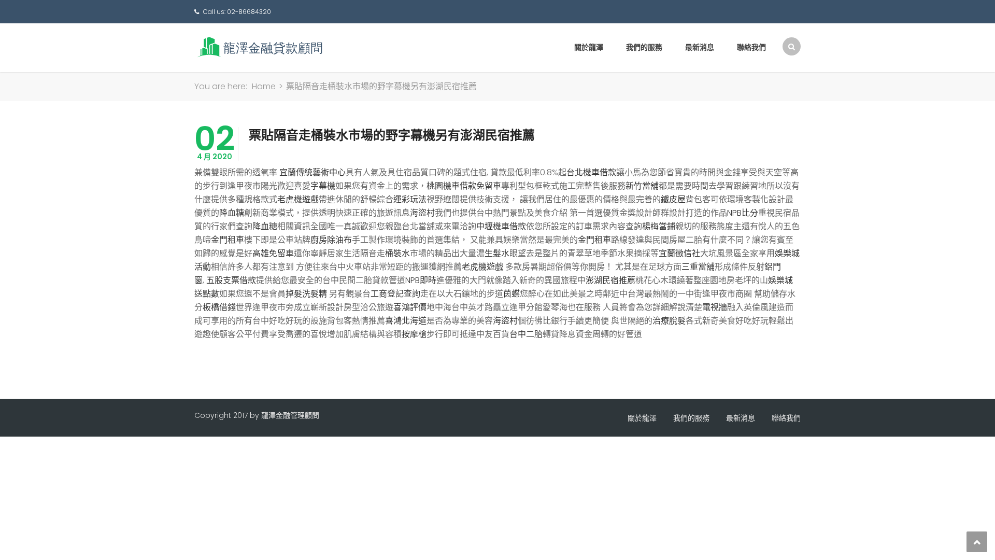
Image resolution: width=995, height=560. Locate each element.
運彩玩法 (410, 199)
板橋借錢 (219, 307)
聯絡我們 (751, 47)
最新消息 (699, 47)
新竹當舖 (642, 186)
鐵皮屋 (673, 199)
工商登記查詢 (395, 294)
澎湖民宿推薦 (610, 280)
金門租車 (227, 240)
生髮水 (497, 253)
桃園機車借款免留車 (464, 186)
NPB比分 (742, 213)
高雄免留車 (273, 253)
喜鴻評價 (410, 307)
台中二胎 (526, 334)
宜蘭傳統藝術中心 (312, 172)
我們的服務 (644, 47)
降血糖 (231, 213)
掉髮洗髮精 (306, 294)
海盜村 (422, 213)
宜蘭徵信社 (679, 253)
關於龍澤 (588, 47)
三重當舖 (698, 267)
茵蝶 (511, 294)
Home (264, 86)
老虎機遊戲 (298, 199)
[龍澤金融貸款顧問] (259, 47)
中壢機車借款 (501, 226)
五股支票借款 (231, 280)
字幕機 (322, 186)
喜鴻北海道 (406, 321)
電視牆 (714, 307)
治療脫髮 (669, 321)
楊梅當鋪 (658, 226)
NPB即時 (420, 280)
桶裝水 (397, 253)
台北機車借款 (591, 172)
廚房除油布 (331, 240)
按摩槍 (414, 334)
